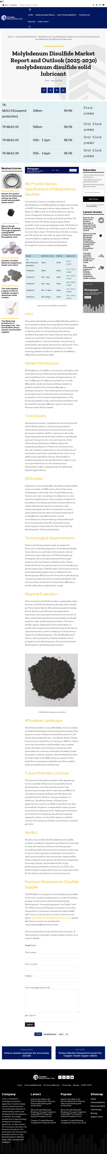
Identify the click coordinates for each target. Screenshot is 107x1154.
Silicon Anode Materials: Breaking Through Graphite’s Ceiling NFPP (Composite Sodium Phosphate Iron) (11, 231)
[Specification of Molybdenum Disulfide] (52, 277)
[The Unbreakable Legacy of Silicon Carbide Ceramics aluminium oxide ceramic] (11, 275)
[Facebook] (93, 5)
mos (61, 1034)
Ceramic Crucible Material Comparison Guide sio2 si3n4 (11, 262)
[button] (29, 26)
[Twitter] (100, 5)
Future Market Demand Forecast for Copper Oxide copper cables (80, 1054)
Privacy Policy (91, 206)
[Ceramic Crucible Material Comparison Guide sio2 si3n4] (11, 247)
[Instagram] (96, 5)
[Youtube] (103, 5)
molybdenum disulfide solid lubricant (51, 917)
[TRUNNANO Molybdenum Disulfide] (52, 680)
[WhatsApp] (63, 90)
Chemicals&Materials (25, 36)
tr (67, 1034)
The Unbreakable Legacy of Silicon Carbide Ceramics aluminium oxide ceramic (10, 292)
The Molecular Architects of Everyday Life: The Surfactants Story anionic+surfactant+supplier (11, 326)
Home (11, 36)
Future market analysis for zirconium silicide (26, 1054)
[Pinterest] (56, 90)
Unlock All (94, 199)
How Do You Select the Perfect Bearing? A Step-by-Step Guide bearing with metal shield (11, 198)
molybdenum (50, 1034)
